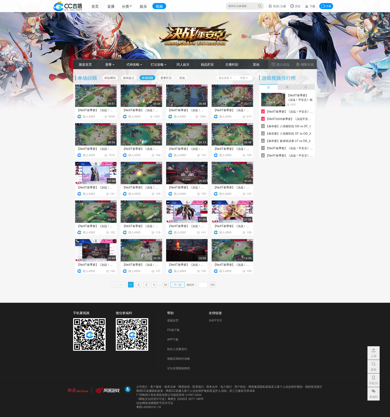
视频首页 (173, 320)
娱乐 (143, 6)
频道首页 (85, 64)
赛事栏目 (166, 78)
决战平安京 (215, 320)
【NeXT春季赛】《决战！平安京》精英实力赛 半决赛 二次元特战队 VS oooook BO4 (232, 187)
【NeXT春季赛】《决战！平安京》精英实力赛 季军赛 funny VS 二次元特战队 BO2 (232, 149)
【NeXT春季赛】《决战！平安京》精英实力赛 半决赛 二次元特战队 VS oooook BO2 (141, 226)
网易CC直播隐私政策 (149, 391)
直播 (111, 6)
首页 (95, 6)
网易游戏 (184, 386)
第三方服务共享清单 (242, 391)
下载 (312, 6)
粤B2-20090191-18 (148, 407)
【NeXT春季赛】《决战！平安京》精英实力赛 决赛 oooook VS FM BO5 (96, 110)
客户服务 (156, 386)
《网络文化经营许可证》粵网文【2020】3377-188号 (170, 399)
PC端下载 (173, 329)
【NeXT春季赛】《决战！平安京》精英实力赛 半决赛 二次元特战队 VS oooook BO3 (96, 226)
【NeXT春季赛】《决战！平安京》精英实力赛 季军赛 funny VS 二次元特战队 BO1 (96, 187)
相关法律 (170, 386)
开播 (328, 6)
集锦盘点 (128, 78)
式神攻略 (133, 64)
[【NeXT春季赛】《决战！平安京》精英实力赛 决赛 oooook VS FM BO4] (273, 100)
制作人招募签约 (177, 348)
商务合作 (212, 386)
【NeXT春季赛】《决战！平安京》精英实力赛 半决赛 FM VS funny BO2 (96, 264)
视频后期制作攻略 (178, 358)
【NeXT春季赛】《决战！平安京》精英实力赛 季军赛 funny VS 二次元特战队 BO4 (141, 149)
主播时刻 (231, 64)
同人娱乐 (183, 64)
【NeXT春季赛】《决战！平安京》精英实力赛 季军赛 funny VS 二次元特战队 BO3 (187, 149)
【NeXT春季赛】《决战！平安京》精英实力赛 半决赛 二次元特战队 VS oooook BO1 (187, 226)
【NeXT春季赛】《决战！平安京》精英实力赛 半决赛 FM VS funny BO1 (141, 264)
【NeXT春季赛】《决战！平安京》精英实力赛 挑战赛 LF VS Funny (232, 264)
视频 (159, 6)
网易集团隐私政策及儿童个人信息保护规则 (275, 386)
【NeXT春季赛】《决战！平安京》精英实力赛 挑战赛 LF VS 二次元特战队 (187, 187)
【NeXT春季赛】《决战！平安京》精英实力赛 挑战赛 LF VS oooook (141, 187)
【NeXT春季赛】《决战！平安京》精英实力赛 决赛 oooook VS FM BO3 (187, 110)
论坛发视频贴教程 (178, 368)
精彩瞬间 (110, 78)
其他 (256, 64)
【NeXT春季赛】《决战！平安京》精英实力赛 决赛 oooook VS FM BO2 (232, 110)
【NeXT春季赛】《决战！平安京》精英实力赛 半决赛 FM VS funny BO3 (232, 226)
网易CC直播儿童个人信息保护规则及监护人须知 (196, 391)
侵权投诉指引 (313, 386)
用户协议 (240, 386)
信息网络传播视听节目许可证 (154, 403)
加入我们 (226, 386)
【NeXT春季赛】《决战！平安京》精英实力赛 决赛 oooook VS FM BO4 (141, 110)
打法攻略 (158, 64)
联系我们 (198, 386)
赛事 (109, 64)
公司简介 (142, 386)
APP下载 (172, 339)
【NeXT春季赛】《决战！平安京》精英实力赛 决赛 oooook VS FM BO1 (96, 149)
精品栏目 (207, 64)
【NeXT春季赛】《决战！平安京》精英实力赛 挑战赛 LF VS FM (187, 264)
